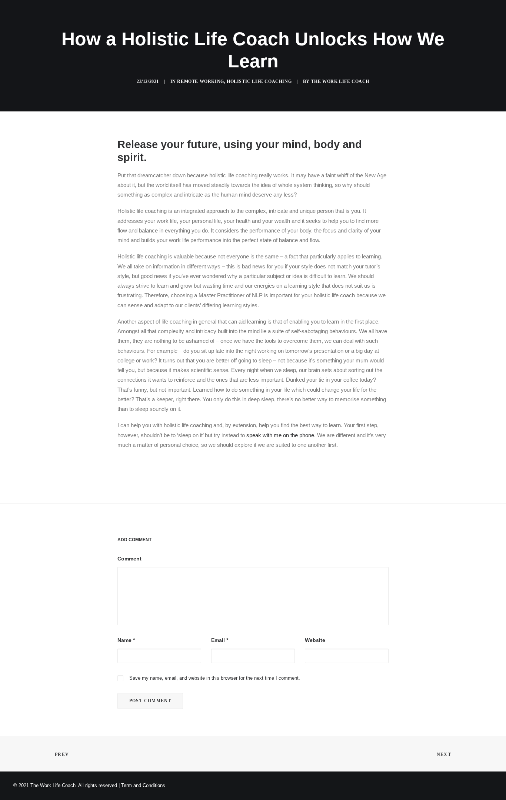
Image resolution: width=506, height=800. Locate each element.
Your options (204, 24)
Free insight (308, 24)
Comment (129, 559)
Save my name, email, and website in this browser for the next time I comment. (214, 678)
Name (126, 640)
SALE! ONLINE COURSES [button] (144, 24)
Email (219, 640)
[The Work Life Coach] (54, 25)
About (346, 24)
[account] (477, 25)
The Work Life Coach (340, 81)
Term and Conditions (143, 785)
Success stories (256, 24)
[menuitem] (144, 25)
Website (315, 640)
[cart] (487, 25)
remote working (200, 81)
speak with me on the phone (280, 435)
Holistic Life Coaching (259, 81)
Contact (379, 24)
